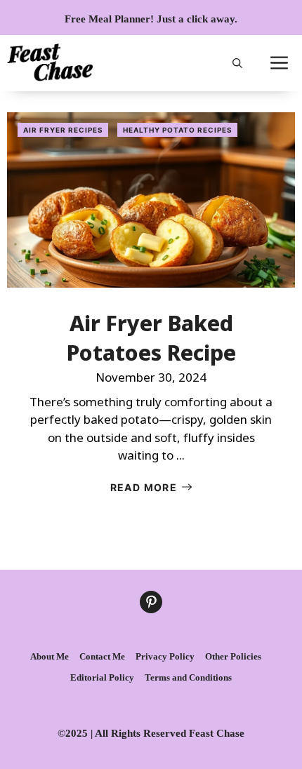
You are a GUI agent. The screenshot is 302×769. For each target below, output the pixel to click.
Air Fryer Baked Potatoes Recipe (151, 338)
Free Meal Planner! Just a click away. (151, 19)
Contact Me (102, 656)
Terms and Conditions (188, 677)
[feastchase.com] (50, 63)
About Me (49, 656)
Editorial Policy (102, 677)
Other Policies (233, 656)
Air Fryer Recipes (63, 130)
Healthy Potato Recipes (177, 130)
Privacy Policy (165, 656)
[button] (237, 63)
